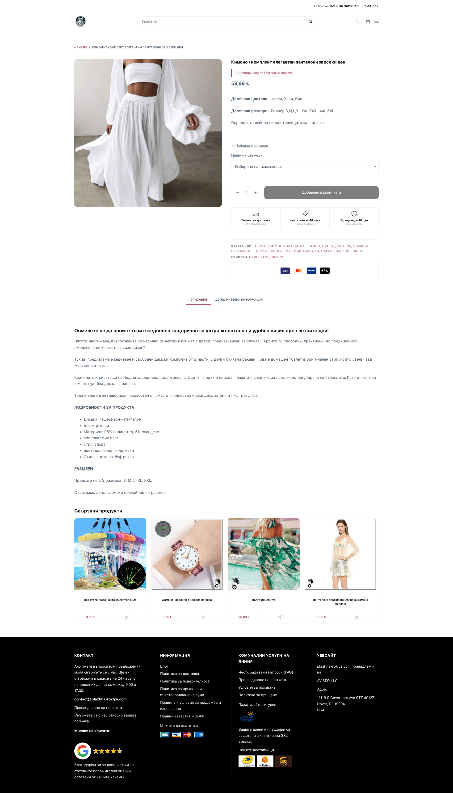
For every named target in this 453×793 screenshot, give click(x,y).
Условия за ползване (257, 687)
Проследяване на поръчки (336, 6)
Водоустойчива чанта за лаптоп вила (110, 599)
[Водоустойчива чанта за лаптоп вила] (110, 554)
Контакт (372, 6)
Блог (164, 666)
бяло (254, 257)
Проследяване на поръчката (99, 707)
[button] (249, 146)
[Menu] (376, 21)
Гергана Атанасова (278, 73)
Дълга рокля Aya (264, 599)
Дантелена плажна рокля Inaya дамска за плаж (340, 601)
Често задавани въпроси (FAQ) (266, 672)
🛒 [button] (127, 617)
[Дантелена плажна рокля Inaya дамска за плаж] (340, 554)
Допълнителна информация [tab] (239, 299)
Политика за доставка (179, 673)
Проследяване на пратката (262, 680)
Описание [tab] (198, 299)
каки (265, 257)
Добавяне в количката (321, 192)
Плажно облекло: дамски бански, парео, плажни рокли (308, 251)
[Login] (357, 21)
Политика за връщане (258, 695)
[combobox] (223, 21)
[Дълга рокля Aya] (264, 554)
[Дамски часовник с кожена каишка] (187, 554)
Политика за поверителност (185, 681)
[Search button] (310, 21)
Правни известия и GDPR (182, 716)
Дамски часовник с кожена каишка (187, 599)
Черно (277, 257)
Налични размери (247, 155)
